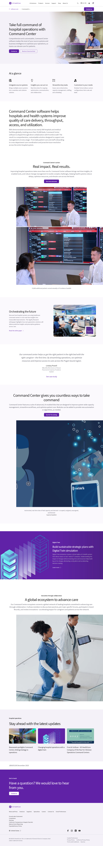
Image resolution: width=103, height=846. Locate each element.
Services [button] (47, 3)
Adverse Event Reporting (16, 824)
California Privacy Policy (83, 840)
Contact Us (51, 811)
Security (83, 842)
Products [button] (40, 3)
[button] (78, 3)
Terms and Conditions (73, 842)
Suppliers (29, 811)
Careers (44, 811)
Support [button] (54, 3)
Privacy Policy (71, 840)
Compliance (12, 818)
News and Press (13, 811)
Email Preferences (61, 811)
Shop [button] (59, 3)
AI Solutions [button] (33, 3)
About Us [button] (65, 3)
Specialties (37, 811)
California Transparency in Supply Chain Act (21, 822)
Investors (22, 811)
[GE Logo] (15, 3)
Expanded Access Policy (15, 826)
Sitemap (11, 820)
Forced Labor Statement (16, 816)
